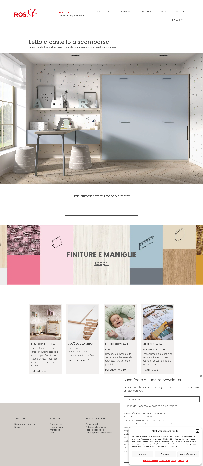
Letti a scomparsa (76, 47)
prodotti (41, 47)
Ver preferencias (188, 454)
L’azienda (102, 11)
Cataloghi (124, 11)
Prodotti (144, 11)
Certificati (55, 429)
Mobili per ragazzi (56, 47)
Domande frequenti (25, 424)
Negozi (180, 11)
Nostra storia (56, 424)
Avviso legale (183, 461)
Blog (164, 11)
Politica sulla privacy (167, 461)
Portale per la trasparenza (99, 432)
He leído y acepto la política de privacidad (152, 406)
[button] (197, 431)
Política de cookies (150, 461)
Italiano (176, 19)
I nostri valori (56, 427)
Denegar (165, 454)
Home (32, 47)
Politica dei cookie (95, 429)
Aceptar (142, 454)
